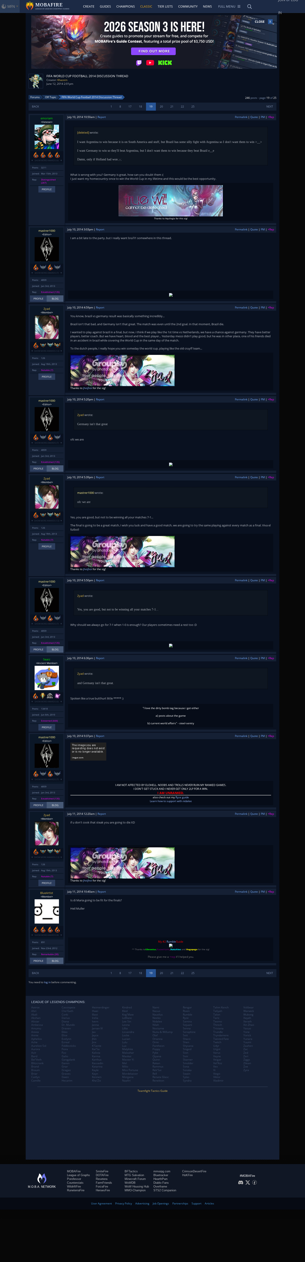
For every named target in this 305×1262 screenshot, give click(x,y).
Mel (124, 1063)
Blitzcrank (37, 1063)
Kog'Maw (128, 1014)
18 (140, 106)
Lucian (126, 1039)
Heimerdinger (100, 1007)
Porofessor (74, 1179)
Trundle (218, 1032)
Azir (33, 1053)
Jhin (94, 1039)
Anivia (35, 1032)
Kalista (96, 1053)
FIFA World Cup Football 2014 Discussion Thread (91, 97)
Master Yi (128, 1059)
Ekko (64, 1032)
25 (192, 106)
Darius (66, 1018)
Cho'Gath (67, 1011)
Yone (246, 1032)
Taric (216, 1018)
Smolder (188, 1063)
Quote (254, 117)
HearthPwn (160, 1179)
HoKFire (187, 1175)
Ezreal (65, 1042)
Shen (186, 1042)
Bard (34, 1056)
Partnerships (180, 1203)
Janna (95, 1025)
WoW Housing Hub (137, 1186)
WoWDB (130, 1182)
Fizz (64, 1053)
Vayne (217, 1056)
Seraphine (189, 1032)
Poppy (156, 1049)
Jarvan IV (97, 1028)
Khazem (62, 80)
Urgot (216, 1049)
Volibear (248, 1007)
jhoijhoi (87, 388)
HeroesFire (103, 1190)
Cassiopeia (68, 1007)
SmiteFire (102, 1171)
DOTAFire (102, 1175)
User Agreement (101, 1203)
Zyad (47, 309)
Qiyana (156, 1056)
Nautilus (157, 1014)
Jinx (94, 1042)
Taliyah (217, 1011)
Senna (187, 1028)
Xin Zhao (248, 1025)
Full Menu (226, 6)
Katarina (97, 1066)
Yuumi (247, 1042)
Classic (146, 6)
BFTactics (131, 1171)
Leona (126, 1025)
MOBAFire (74, 1171)
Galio (65, 1056)
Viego (216, 1074)
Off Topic (50, 97)
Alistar (35, 1021)
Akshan (35, 1018)
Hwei (95, 1011)
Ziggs (246, 1059)
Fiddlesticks (69, 1046)
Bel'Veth (36, 1059)
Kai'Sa (96, 1049)
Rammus (157, 1066)
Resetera (101, 1179)
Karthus (97, 1059)
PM (263, 117)
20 (161, 106)
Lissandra (128, 1032)
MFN (11, 6)
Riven (186, 1011)
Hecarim (67, 1080)
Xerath (247, 1021)
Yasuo (247, 1028)
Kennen (96, 1077)
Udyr (216, 1046)
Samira (187, 1021)
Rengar (187, 1007)
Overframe (160, 1186)
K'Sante (96, 1046)
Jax (94, 1032)
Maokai (126, 1056)
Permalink (241, 117)
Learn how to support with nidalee (171, 801)
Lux (124, 1046)
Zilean (247, 1063)
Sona (186, 1066)
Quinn (156, 1059)
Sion (185, 1053)
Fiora (65, 1049)
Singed (187, 1049)
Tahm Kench (221, 1007)
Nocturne (158, 1028)
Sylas (186, 1077)
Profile (47, 189)
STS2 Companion (164, 1190)
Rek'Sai (156, 1070)
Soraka (187, 1070)
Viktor (216, 1077)
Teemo (217, 1021)
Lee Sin (126, 1021)
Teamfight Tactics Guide (153, 1091)
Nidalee (157, 1021)
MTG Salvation (134, 1175)
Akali (34, 1014)
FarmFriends (104, 1182)
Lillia (125, 1028)
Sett (185, 1035)
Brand (35, 1066)
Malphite (127, 1049)
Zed (245, 1053)
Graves (66, 1074)
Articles (209, 1203)
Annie (34, 1035)
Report (102, 117)
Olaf (155, 1035)
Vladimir (218, 1080)
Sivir (185, 1056)
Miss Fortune (130, 1070)
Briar (34, 1074)
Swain (186, 1074)
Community (188, 6)
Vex (215, 1066)
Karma (96, 1056)
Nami (155, 1007)
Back (35, 106)
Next (269, 106)
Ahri (33, 1011)
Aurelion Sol (38, 1046)
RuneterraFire (75, 1190)
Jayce (95, 1035)
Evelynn (66, 1039)
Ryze (186, 1018)
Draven (66, 1028)
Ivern (95, 1021)
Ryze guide (182, 797)
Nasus (156, 1011)
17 (130, 106)
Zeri (245, 1056)
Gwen (65, 1077)
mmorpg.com (161, 1171)
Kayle (95, 1070)
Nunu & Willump (162, 1032)
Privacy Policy (123, 1203)
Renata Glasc (160, 1077)
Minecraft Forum (135, 1179)
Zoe (245, 1066)
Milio (125, 1066)
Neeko (156, 1018)
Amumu (36, 1028)
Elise (64, 1035)
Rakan (156, 1063)
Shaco (186, 1039)
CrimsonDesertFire (194, 1171)
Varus (216, 1053)
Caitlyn (35, 1077)
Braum (35, 1070)
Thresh (217, 1025)
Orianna (157, 1039)
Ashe (34, 1042)
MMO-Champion (135, 1190)
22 (182, 106)
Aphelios (36, 1039)
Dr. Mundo (68, 1025)
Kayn (95, 1074)
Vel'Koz (217, 1063)
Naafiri (126, 1080)
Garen (65, 1063)
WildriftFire (74, 1186)
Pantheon (158, 1046)
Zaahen (248, 1046)
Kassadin (97, 1063)
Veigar (217, 1059)
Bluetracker (160, 1175)
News (207, 6)
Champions (125, 6)
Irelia (95, 1018)
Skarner (188, 1059)
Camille (36, 1080)
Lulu (124, 1042)
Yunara (247, 1039)
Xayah (247, 1018)
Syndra (187, 1080)
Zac (245, 1049)
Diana (65, 1021)
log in (47, 982)
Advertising (142, 1203)
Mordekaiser (130, 1074)
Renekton (158, 1080)
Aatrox (35, 1007)
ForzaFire (102, 1186)
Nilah (155, 1025)
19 (150, 106)
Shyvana (188, 1046)
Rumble (171, 941)
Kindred (127, 1007)
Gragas (66, 1070)
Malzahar (128, 1053)
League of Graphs (78, 1175)
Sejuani (187, 1025)
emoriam (47, 118)
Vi (214, 1070)
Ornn (155, 1042)
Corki (65, 1014)
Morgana (128, 1077)
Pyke (155, 1053)
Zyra (246, 1070)
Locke (125, 1035)
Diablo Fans (161, 1182)
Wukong (248, 1014)
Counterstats (75, 1182)
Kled (124, 1011)
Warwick (248, 1011)
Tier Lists (165, 6)
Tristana (218, 1028)
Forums (35, 97)
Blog (55, 298)
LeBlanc (127, 1018)
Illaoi (95, 1014)
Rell (154, 1074)
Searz (46, 659)
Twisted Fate (221, 1039)
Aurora (35, 1049)
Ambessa (37, 1025)
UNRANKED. (174, 793)
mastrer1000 (46, 231)
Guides (105, 6)
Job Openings (161, 1203)
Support (196, 1203)
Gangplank (68, 1059)
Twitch (217, 1042)
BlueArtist (46, 893)
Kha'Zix (96, 1080)
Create (88, 6)
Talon (216, 1014)
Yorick (247, 1035)
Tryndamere (221, 1035)
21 (171, 106)
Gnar (65, 1066)
